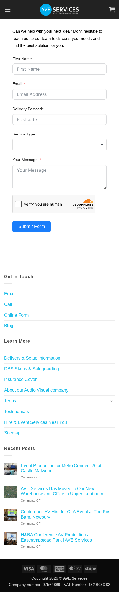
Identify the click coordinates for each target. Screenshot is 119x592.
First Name (22, 59)
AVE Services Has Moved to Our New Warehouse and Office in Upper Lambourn (62, 491)
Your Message (25, 159)
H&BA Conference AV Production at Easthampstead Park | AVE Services (56, 537)
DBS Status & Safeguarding (31, 369)
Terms (10, 400)
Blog (8, 325)
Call (8, 304)
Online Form (16, 315)
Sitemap (12, 432)
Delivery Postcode (28, 109)
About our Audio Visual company (36, 390)
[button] (7, 9)
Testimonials (16, 411)
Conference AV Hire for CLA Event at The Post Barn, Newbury (66, 514)
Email (17, 83)
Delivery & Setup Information (32, 358)
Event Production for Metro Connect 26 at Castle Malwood (61, 468)
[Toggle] (111, 401)
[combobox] (59, 144)
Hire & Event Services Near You (35, 422)
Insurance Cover (20, 379)
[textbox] (59, 144)
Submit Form (31, 226)
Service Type (23, 134)
